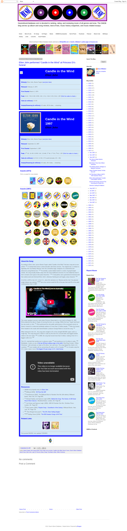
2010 (89, 120)
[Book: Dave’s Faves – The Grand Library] (32, 199)
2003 (89, 136)
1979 (89, 244)
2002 (89, 139)
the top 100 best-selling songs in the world (50, 343)
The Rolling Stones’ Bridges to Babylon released (97, 167)
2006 (89, 129)
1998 (89, 148)
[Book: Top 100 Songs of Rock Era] (24, 199)
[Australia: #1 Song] (55, 208)
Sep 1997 (92, 157)
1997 (89, 150)
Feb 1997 (92, 202)
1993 (89, 212)
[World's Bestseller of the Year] (50, 254)
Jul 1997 (92, 190)
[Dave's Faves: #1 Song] (50, 184)
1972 (89, 261)
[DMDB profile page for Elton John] (46, 429)
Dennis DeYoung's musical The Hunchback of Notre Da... (97, 182)
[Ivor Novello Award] (46, 227)
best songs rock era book (46, 450)
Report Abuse (92, 270)
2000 (89, 143)
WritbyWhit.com (64, 42)
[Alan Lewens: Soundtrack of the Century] (73, 227)
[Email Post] (34, 448)
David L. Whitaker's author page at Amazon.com (84, 42)
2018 (89, 102)
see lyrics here (47, 82)
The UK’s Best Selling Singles (51, 412)
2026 (89, 83)
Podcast (89, 34)
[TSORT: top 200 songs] (28, 245)
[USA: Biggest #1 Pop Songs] (55, 245)
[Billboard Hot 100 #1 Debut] (73, 208)
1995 (89, 207)
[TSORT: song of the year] (37, 245)
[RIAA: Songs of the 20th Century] (46, 236)
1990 (89, 219)
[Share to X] (41, 448)
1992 (89, 214)
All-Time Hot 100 (41, 392)
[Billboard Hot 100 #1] (28, 218)
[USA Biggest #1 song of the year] (64, 245)
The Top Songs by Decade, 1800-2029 (101, 280)
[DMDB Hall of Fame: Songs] (48, 199)
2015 (89, 109)
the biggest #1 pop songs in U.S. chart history (50, 349)
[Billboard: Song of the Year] (46, 218)
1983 (89, 235)
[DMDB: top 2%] (41, 184)
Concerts (33, 36)
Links (26, 36)
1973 (89, 258)
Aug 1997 (92, 188)
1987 (89, 226)
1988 (89, 223)
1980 (89, 242)
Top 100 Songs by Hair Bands (101, 324)
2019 (89, 99)
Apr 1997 (92, 197)
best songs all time (35, 450)
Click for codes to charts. (68, 96)
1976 (89, 251)
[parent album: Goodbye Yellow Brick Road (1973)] (55, 429)
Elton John (45, 389)
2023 (89, 90)
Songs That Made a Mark (50, 452)
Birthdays (105, 34)
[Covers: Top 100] (64, 218)
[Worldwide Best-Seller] (73, 245)
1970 (89, 265)
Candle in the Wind (57, 450)
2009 (89, 122)
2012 (89, 116)
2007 (89, 127)
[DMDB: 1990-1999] (75, 199)
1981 (89, 240)
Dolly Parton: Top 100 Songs (100, 383)
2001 (89, 141)
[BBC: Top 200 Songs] (64, 208)
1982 (89, 237)
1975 (89, 254)
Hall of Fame (72, 34)
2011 (89, 118)
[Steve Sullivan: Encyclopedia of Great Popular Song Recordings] (68, 184)
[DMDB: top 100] (57, 199)
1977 (89, 249)
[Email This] (38, 448)
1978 (89, 247)
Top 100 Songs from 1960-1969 (100, 295)
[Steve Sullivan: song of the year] (64, 236)
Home (20, 34)
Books (51, 34)
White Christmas (61, 452)
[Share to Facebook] (43, 448)
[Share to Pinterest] (45, 448)
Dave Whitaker (102, 69)
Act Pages (44, 34)
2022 (89, 92)
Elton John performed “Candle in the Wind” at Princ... (97, 178)
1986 (89, 228)
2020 (89, 97)
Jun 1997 (92, 193)
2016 (89, 106)
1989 (89, 221)
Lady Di (34, 452)
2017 (89, 104)
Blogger (79, 526)
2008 (89, 125)
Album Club (97, 34)
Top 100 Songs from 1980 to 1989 (101, 310)
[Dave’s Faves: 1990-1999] (28, 227)
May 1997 (92, 195)
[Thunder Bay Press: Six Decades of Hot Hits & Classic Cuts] (73, 236)
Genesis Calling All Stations (96, 185)
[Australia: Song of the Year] (46, 208)
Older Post (79, 509)
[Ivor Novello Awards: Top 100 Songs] (55, 227)
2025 (89, 85)
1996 (89, 205)
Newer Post (22, 509)
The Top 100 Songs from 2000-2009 (101, 340)
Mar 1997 (92, 200)
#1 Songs (36, 34)
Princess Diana (40, 452)
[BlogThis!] (39, 448)
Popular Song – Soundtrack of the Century (50, 407)
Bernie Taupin (27, 450)
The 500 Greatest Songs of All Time (51, 414)
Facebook (81, 34)
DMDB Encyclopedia (61, 34)
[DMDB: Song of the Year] (28, 208)
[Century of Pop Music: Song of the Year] (55, 218)
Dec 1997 (92, 152)
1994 (89, 210)
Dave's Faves (66, 450)
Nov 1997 (92, 155)
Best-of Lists (28, 34)
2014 (89, 111)
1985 (89, 230)
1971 (89, 263)
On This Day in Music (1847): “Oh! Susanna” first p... (97, 175)
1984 (89, 233)
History (21, 36)
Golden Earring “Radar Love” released (100, 370)
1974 (89, 256)
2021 (89, 95)
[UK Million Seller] (46, 245)
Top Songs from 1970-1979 (100, 398)
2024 (89, 88)
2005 (89, 132)
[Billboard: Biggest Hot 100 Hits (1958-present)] (37, 218)
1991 (89, 216)
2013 (89, 113)
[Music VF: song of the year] (28, 236)
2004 (89, 134)
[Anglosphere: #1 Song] (37, 208)
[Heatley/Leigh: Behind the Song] (37, 227)
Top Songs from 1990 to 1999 (100, 413)
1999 (89, 146)
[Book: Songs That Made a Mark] (32, 184)
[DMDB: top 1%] (66, 199)
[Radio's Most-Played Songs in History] (59, 184)
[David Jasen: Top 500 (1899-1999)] (64, 227)
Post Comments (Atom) (32, 512)
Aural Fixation (42, 36)
